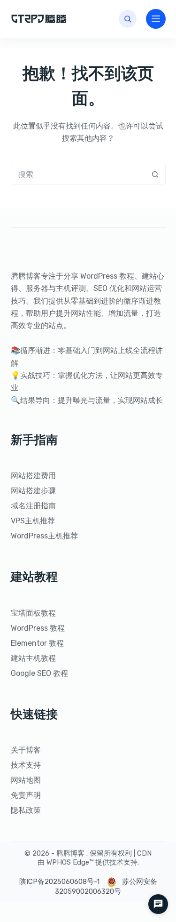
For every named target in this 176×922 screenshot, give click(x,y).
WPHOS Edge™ (69, 862)
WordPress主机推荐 (44, 535)
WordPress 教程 (38, 628)
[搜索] (128, 19)
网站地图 (26, 780)
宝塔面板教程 (33, 613)
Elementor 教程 (37, 643)
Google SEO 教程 (39, 673)
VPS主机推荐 (33, 520)
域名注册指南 (33, 505)
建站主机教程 (33, 658)
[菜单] (156, 19)
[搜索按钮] (155, 174)
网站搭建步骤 (33, 490)
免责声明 (26, 795)
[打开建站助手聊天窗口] (158, 904)
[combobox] (78, 174)
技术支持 (26, 765)
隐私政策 (26, 810)
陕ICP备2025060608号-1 (59, 881)
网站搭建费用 (33, 475)
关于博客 (26, 750)
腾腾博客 (70, 853)
